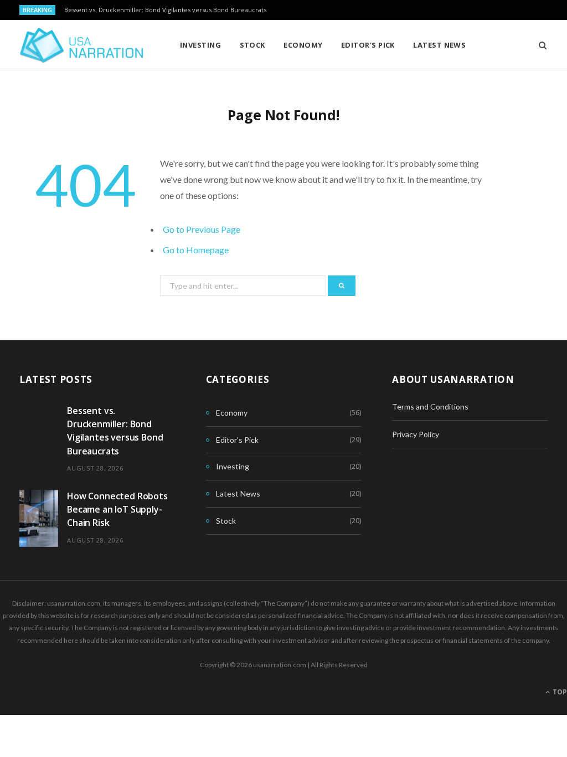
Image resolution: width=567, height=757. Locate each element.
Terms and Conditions (430, 406)
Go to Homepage (196, 249)
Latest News (439, 45)
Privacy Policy (415, 434)
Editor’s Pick (368, 45)
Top (559, 692)
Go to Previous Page (201, 229)
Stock (252, 45)
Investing (200, 45)
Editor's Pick (237, 439)
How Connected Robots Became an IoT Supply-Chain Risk (117, 509)
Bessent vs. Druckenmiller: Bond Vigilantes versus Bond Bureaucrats (165, 10)
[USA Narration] (81, 46)
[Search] (539, 45)
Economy (303, 45)
